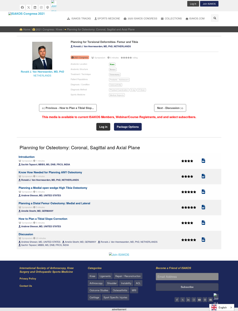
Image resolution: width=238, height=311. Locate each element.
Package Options (128, 127)
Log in (103, 127)
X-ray (133, 90)
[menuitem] (79, 18)
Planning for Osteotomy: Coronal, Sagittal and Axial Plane (100, 29)
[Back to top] (226, 287)
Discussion (26, 234)
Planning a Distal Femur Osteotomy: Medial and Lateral (54, 203)
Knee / (60, 29)
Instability (126, 283)
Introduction (27, 157)
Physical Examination (119, 90)
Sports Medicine (108, 18)
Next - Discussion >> (170, 108)
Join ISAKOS (209, 3)
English (223, 307)
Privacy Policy (28, 278)
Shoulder (112, 283)
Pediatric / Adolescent (119, 79)
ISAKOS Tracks (81, 18)
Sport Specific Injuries (115, 297)
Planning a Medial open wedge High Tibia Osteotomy (53, 188)
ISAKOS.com (197, 18)
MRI (134, 290)
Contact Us (26, 285)
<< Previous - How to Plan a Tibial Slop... (68, 108)
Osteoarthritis (115, 85)
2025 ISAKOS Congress (142, 18)
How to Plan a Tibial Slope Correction (43, 219)
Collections (173, 18)
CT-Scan (141, 90)
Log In (193, 3)
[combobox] (221, 307)
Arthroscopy (96, 283)
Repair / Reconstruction (128, 276)
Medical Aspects (117, 95)
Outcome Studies (99, 290)
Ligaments (105, 276)
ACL (138, 283)
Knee (92, 276)
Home (26, 29)
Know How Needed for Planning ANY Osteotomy (50, 172)
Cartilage (94, 297)
